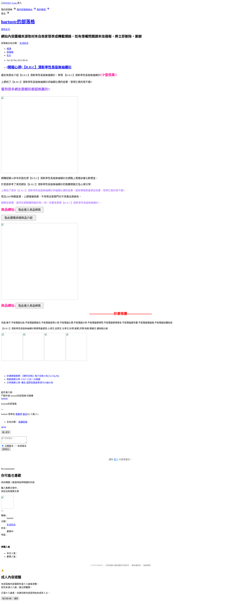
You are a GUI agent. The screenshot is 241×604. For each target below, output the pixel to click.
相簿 (9, 49)
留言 (25, 414)
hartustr (4, 398)
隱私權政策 (136, 565)
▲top (3, 427)
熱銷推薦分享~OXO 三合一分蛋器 (23, 379)
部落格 (10, 52)
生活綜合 (24, 43)
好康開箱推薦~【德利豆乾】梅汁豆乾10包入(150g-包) (33, 376)
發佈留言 (5, 449)
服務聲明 (147, 565)
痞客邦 (18, 414)
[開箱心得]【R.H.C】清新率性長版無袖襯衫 (39, 67)
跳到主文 (5, 29)
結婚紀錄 (22, 422)
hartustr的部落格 (18, 21)
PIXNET (100, 565)
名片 (9, 55)
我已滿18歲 (6, 598)
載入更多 (5, 432)
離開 (16, 598)
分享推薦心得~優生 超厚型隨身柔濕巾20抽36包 (30, 382)
